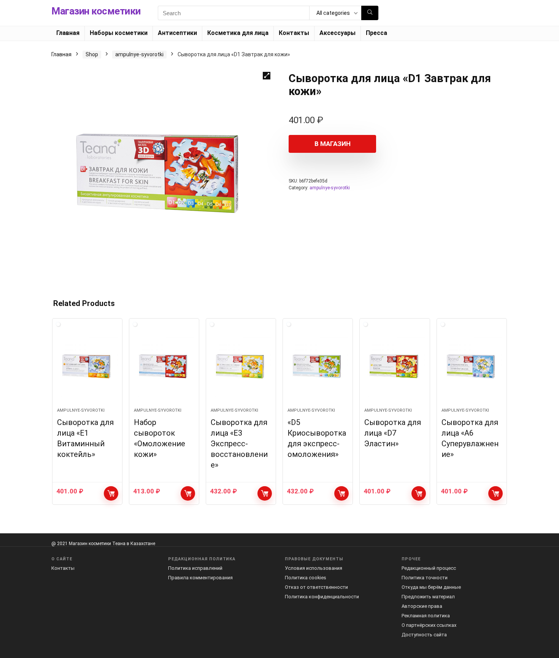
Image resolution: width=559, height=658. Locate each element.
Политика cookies (305, 577)
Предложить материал (428, 596)
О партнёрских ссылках (429, 625)
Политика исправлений (195, 568)
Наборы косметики (119, 32)
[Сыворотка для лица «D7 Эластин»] (394, 367)
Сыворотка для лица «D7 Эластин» (392, 433)
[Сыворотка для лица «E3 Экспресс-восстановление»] (241, 367)
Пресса (376, 32)
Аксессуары (337, 32)
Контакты (294, 32)
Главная (67, 32)
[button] (266, 75)
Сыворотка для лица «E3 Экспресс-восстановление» (239, 443)
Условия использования (313, 568)
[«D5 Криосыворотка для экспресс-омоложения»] (317, 367)
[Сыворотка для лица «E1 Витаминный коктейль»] (87, 367)
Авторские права (422, 606)
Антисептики (177, 32)
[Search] (369, 13)
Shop (92, 54)
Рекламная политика (426, 615)
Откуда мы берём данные (431, 587)
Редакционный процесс (429, 568)
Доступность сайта (424, 634)
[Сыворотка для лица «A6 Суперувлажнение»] (471, 367)
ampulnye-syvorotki (139, 54)
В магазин (332, 143)
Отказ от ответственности (316, 587)
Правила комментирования (200, 577)
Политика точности (425, 577)
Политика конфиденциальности (322, 596)
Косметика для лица (237, 32)
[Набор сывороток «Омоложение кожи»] (164, 367)
